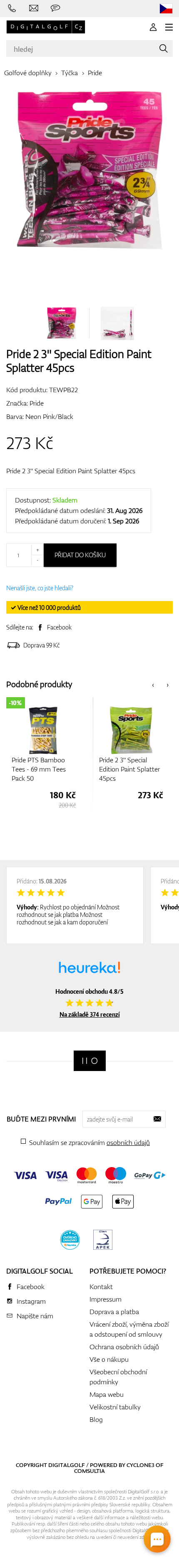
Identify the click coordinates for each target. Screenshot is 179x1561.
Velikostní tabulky (115, 1406)
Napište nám (35, 1315)
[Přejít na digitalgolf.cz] (166, 8)
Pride (95, 72)
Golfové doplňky (28, 72)
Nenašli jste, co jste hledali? (39, 588)
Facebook (59, 627)
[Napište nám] (34, 8)
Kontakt (101, 1286)
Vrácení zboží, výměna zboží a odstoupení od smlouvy (129, 1329)
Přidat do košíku (80, 555)
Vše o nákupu (109, 1359)
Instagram (31, 1301)
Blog (96, 1419)
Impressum (106, 1299)
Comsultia (89, 1471)
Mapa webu (107, 1394)
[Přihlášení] (153, 27)
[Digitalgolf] (90, 1061)
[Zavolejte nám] (12, 8)
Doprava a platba (114, 1311)
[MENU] (169, 27)
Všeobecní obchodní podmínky (118, 1376)
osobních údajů (128, 1142)
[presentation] (153, 684)
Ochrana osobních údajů (124, 1346)
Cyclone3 (140, 1465)
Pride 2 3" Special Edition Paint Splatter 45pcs (70, 470)
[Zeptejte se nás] (55, 8)
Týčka (69, 72)
